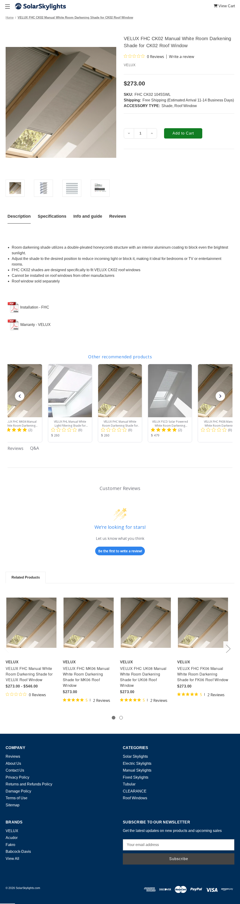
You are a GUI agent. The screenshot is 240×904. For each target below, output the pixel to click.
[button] (19, 396)
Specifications (52, 216)
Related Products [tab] (25, 577)
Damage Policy (18, 791)
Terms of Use (16, 798)
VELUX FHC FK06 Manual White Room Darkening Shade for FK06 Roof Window (203, 674)
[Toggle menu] (7, 6)
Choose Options (31, 623)
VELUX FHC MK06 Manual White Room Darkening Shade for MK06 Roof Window (86, 677)
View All (12, 859)
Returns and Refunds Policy (29, 784)
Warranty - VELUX (35, 325)
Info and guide (87, 216)
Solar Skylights (135, 756)
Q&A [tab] (34, 448)
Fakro (10, 845)
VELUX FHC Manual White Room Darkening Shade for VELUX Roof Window (29, 674)
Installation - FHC (34, 307)
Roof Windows (135, 798)
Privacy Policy (17, 777)
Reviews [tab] (15, 448)
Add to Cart (88, 623)
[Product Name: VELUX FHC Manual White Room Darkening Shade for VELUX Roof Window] (120, 403)
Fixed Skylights (135, 777)
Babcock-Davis (18, 852)
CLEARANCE (134, 791)
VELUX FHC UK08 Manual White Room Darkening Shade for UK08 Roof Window (143, 677)
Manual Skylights (137, 770)
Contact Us (15, 770)
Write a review (181, 56)
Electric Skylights (137, 763)
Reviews (117, 216)
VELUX (12, 831)
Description (19, 216)
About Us (13, 763)
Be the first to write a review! (120, 551)
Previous (6, 648)
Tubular (129, 784)
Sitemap (12, 805)
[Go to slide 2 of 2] (121, 717)
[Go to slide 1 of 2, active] (113, 717)
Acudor (12, 838)
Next (228, 648)
